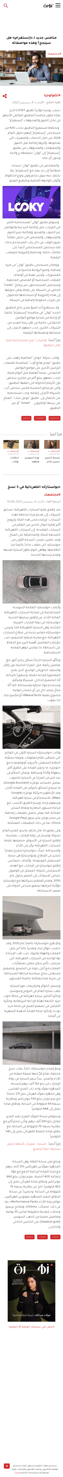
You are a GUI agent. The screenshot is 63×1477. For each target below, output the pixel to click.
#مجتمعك (55, 451)
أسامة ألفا (53, 501)
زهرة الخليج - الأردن (48, 102)
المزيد (17, 1473)
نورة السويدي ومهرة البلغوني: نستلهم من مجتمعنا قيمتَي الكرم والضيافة (32, 460)
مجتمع (26, 418)
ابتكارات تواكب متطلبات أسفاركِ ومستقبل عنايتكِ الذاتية (11, 460)
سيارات (55, 1237)
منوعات (42, 1237)
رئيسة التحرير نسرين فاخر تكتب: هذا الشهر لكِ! (52, 460)
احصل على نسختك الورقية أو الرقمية (31, 1327)
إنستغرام (54, 418)
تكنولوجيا (40, 418)
